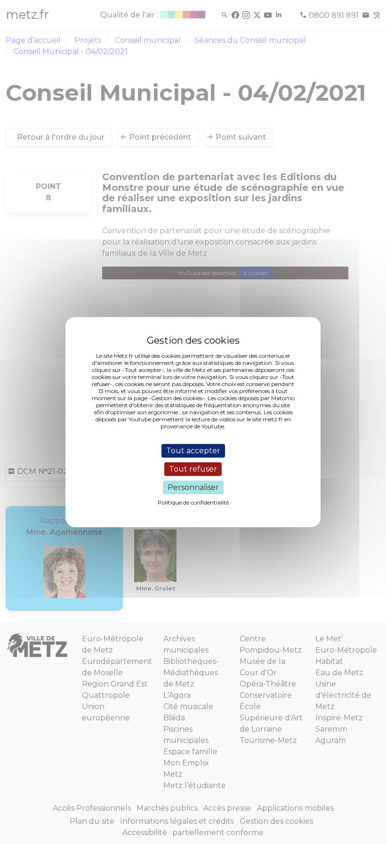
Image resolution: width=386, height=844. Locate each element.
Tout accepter (193, 450)
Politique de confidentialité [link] (193, 502)
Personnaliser (193, 487)
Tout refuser (193, 469)
